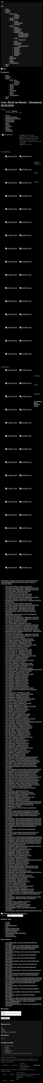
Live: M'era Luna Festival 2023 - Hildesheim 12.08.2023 (22, 589)
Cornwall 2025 (23, 37)
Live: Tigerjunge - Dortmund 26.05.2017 (17, 740)
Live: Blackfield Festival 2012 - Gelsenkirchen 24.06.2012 (22, 629)
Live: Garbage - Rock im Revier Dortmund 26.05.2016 (21, 781)
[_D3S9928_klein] (11, 515)
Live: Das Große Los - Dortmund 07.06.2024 (18, 652)
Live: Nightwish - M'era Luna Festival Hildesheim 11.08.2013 (23, 872)
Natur (11, 56)
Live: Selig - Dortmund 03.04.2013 (15, 883)
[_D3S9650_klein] (26, 354)
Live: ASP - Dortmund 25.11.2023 (15, 662)
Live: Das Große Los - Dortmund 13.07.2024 (18, 649)
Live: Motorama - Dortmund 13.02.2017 (17, 746)
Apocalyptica (9, 131)
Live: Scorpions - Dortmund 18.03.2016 (17, 791)
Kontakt (3, 1030)
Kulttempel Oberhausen (12, 930)
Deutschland (18, 29)
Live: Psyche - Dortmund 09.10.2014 (16, 857)
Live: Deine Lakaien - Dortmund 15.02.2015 (18, 849)
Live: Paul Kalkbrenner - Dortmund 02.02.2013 (19, 886)
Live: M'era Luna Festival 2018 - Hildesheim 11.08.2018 (22, 597)
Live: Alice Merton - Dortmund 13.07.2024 (17, 646)
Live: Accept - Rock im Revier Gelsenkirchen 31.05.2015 (22, 812)
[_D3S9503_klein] (26, 222)
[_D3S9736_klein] (26, 383)
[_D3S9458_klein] (26, 182)
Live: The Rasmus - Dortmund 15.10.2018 (17, 714)
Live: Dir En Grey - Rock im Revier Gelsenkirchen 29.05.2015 (23, 837)
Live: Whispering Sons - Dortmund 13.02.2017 (19, 748)
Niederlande (18, 43)
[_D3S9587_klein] (26, 301)
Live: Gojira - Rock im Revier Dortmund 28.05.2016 (20, 765)
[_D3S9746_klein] (11, 409)
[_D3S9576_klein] (26, 288)
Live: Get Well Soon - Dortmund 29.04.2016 (18, 786)
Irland (16, 38)
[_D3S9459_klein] (11, 196)
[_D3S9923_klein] (11, 501)
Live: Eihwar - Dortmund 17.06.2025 (16, 622)
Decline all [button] (15, 1065)
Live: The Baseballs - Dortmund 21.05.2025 (18, 623)
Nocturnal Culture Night (12, 928)
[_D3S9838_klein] (26, 462)
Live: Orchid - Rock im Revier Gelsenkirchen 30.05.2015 (22, 832)
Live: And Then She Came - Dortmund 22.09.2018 (20, 718)
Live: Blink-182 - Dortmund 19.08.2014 (16, 861)
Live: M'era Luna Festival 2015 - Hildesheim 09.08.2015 (22, 605)
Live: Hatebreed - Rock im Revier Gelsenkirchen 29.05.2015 (23, 846)
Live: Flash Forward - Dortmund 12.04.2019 (18, 703)
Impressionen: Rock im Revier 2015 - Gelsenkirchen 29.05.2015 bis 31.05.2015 (20, 615)
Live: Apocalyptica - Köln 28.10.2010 (16, 878)
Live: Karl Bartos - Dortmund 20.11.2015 (17, 800)
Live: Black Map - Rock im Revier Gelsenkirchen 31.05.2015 (23, 818)
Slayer (7, 128)
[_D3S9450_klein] (11, 169)
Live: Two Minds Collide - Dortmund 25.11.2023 (19, 665)
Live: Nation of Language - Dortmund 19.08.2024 (20, 640)
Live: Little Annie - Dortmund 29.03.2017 (17, 743)
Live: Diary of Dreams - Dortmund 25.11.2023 (18, 663)
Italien (16, 41)
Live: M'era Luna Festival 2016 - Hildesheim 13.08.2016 (22, 634)
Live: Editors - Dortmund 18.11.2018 (16, 711)
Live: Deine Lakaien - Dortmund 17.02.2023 (18, 671)
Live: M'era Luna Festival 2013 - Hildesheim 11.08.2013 (22, 619)
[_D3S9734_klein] (11, 383)
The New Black (9, 121)
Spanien (16, 52)
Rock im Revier (9, 120)
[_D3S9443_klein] (11, 156)
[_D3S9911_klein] (11, 475)
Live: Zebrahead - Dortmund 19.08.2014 (17, 863)
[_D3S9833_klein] (26, 449)
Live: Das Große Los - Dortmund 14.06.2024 (18, 651)
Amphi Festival (9, 934)
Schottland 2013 (23, 35)
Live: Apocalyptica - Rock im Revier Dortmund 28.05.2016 (22, 761)
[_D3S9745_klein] (26, 396)
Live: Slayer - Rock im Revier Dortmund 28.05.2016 (20, 758)
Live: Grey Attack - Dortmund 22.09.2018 (17, 720)
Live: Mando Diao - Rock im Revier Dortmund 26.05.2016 (22, 780)
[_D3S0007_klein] (26, 528)
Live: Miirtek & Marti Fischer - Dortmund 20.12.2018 (20, 706)
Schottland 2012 (23, 33)
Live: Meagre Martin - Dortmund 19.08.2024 (18, 642)
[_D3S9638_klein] (11, 327)
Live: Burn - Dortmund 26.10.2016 (15, 755)
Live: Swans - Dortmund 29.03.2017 (16, 741)
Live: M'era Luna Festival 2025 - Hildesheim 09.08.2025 (22, 588)
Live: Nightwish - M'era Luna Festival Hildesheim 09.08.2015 (23, 801)
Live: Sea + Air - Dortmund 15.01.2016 (16, 795)
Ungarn (16, 55)
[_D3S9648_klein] (11, 354)
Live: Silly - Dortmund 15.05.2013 (15, 874)
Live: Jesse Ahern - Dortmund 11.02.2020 (17, 692)
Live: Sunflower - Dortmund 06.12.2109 (17, 695)
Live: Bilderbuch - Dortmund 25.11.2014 (17, 854)
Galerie (7, 12)
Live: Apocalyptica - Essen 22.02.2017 (16, 745)
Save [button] (17, 1079)
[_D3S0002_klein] (11, 528)
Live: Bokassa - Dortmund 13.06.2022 (16, 679)
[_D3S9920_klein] (26, 488)
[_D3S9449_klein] (26, 156)
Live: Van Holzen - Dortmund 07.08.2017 (17, 731)
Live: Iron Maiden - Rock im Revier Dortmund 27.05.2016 (22, 771)
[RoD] (14, 913)
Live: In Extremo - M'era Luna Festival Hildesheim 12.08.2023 (23, 669)
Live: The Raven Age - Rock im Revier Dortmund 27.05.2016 (23, 777)
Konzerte (17, 17)
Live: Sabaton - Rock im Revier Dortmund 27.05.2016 (21, 772)
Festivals (16, 15)
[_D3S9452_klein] (26, 169)
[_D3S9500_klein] (11, 209)
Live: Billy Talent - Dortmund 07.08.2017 (17, 729)
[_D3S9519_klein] (11, 248)
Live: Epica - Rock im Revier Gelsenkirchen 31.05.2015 (21, 811)
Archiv (7, 64)
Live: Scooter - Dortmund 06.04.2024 (16, 659)
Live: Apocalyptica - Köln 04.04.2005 (16, 880)
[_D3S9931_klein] (26, 515)
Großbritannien (18, 32)
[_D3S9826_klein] (11, 436)
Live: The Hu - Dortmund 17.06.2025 (16, 620)
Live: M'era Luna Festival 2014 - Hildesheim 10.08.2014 (22, 617)
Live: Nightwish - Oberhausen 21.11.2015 (17, 798)
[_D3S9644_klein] (11, 340)
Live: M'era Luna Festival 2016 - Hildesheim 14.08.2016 (22, 636)
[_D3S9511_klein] (11, 235)
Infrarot (12, 61)
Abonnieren (5, 1018)
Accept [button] (5, 1074)
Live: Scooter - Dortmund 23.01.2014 (16, 864)
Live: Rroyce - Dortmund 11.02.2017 (16, 749)
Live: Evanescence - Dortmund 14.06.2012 (18, 904)
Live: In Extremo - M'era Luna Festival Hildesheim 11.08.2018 (23, 722)
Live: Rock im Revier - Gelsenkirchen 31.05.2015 (20, 606)
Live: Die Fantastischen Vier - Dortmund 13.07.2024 (20, 645)
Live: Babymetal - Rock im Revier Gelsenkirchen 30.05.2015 (23, 823)
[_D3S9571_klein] (26, 275)
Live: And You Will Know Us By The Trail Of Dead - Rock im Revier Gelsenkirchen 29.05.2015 (22, 843)
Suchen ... (4, 915)
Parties (16, 21)
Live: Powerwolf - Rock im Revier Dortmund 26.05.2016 (21, 783)
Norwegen (17, 44)
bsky (2, 1)
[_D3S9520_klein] (26, 248)
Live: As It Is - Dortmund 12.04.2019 (15, 702)
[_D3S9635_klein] (26, 314)
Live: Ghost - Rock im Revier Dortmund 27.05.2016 (20, 774)
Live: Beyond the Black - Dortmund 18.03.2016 (19, 792)
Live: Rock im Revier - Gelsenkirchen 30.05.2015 (20, 608)
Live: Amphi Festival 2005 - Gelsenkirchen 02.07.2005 (21, 628)
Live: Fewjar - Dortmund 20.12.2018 (16, 705)
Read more (37, 1065)
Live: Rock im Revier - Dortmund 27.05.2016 (18, 599)
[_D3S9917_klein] (11, 488)
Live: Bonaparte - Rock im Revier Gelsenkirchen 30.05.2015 (23, 824)
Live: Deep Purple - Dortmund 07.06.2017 (17, 732)
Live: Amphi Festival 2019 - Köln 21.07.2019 (18, 596)
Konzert (7, 922)
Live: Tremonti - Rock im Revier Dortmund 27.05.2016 (21, 775)
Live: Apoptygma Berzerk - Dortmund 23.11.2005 (19, 877)
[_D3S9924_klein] (26, 501)
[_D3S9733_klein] (26, 370)
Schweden (17, 47)
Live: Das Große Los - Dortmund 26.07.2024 (18, 643)
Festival (7, 115)
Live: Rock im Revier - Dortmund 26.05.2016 (18, 603)
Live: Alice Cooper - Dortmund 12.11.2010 (17, 901)
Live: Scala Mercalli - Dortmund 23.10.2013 (18, 870)
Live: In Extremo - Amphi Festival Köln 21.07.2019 (20, 698)
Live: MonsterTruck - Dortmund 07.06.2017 (18, 734)
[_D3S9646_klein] (26, 340)
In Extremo (8, 126)
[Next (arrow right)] (37, 403)
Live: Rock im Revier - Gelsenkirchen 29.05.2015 (20, 609)
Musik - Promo (14, 18)
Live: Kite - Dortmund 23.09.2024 (15, 637)
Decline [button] (12, 1074)
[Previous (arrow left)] (35, 403)
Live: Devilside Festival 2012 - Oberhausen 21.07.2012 (21, 626)
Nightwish (8, 129)
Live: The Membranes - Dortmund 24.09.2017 (19, 728)
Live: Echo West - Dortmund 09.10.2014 (17, 858)
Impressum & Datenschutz (9, 1032)
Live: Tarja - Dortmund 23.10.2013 (15, 869)
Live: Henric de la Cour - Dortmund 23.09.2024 (19, 639)
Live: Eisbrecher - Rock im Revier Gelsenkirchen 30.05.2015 (23, 820)
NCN (6, 927)
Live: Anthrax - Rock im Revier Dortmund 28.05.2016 (21, 763)
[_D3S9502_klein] (11, 222)
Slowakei (17, 50)
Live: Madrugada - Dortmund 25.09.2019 (17, 697)
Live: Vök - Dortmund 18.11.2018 (15, 712)
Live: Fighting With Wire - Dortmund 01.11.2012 (19, 890)
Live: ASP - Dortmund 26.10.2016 (15, 754)
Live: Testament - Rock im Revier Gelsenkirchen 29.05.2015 (23, 841)
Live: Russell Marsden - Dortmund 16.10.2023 (19, 668)
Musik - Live (13, 13)
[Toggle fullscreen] (39, 401)
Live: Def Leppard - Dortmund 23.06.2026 (17, 591)
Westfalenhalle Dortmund (13, 118)
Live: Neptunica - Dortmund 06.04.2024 (17, 657)
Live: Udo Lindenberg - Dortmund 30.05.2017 (19, 737)
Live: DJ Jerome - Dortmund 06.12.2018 (17, 709)
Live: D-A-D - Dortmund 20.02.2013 (15, 884)
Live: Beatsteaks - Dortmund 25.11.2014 (17, 852)
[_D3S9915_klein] (26, 475)
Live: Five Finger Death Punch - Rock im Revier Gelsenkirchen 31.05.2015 (19, 805)
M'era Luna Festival (11, 931)
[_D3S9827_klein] (26, 436)
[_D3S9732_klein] (11, 370)
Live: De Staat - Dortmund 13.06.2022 (16, 677)
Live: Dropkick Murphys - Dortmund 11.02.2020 (19, 688)
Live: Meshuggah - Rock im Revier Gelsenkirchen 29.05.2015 (23, 838)
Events (12, 20)
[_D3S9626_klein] (11, 314)
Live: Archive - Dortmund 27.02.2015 (16, 847)
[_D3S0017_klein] (26, 541)
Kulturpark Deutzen (11, 925)
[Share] (37, 401)
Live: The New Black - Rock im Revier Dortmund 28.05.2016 (23, 769)
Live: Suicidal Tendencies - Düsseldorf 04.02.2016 (20, 794)
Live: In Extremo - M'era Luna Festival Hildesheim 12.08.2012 (23, 892)
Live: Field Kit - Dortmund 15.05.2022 (16, 682)
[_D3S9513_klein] (26, 235)
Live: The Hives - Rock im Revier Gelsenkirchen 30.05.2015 (23, 821)
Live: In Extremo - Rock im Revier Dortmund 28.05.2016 (22, 760)
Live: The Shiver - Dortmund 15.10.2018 (17, 715)
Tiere (11, 60)
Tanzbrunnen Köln (10, 936)
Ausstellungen (18, 23)
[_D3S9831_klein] (11, 449)
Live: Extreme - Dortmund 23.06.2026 (16, 592)
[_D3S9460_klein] (26, 196)
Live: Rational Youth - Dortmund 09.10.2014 (18, 855)
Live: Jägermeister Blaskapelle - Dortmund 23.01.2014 (21, 866)
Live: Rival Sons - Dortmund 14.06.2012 (17, 906)
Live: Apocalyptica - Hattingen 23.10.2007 (17, 881)
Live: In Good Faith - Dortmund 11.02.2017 (18, 751)
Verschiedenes (14, 63)
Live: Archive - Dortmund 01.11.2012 (16, 887)
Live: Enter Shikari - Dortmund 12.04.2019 (17, 700)
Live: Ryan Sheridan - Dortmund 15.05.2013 (18, 875)
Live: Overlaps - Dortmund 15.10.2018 (16, 717)
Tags (6, 66)
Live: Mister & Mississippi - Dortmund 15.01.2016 (20, 797)
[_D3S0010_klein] (11, 541)
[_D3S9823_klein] (26, 422)
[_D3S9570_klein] (11, 275)
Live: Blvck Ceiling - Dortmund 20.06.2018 (18, 725)
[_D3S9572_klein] (11, 288)
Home (7, 9)
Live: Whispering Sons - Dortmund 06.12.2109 (19, 694)
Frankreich (17, 30)
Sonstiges (17, 24)
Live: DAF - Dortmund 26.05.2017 (15, 738)
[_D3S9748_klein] (26, 409)
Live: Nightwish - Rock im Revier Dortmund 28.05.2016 (21, 757)
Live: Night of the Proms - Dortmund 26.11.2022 (19, 674)
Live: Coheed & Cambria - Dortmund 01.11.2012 (19, 889)
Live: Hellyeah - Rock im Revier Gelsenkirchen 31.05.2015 (22, 814)
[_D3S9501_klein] (26, 209)
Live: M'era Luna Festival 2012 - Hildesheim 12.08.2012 (22, 625)
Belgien (16, 27)
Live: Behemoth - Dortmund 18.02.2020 (17, 686)
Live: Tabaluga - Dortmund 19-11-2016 (16, 752)
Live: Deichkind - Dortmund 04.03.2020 (17, 683)
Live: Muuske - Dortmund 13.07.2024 (16, 648)
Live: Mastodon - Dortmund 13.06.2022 (17, 675)
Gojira (7, 123)
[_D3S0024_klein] (26, 554)
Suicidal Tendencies (11, 117)
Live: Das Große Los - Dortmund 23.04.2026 (18, 594)
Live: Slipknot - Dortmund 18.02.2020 (16, 685)
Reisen (12, 26)
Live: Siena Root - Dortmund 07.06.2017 (17, 735)
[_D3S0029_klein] (11, 567)
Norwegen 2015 (23, 46)
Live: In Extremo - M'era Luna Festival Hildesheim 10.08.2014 (23, 860)
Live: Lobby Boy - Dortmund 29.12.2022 (17, 672)
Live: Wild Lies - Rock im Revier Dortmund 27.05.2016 (21, 778)
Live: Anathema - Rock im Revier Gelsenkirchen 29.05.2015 (23, 840)
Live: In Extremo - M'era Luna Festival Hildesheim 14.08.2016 (23, 910)
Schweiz (16, 49)
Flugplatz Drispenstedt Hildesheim (15, 933)
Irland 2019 (22, 40)
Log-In (3, 1038)
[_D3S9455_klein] (11, 182)
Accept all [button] (5, 1065)
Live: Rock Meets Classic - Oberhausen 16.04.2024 (20, 655)
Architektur (13, 58)
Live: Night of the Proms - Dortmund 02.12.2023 (19, 660)
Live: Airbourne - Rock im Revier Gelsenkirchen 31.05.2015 (23, 803)
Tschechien (17, 53)
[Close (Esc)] (35, 401)
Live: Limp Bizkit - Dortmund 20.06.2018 (17, 723)
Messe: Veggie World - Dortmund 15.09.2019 (18, 586)
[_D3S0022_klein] (11, 554)
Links (2, 1029)
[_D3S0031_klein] (26, 567)
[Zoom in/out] (41, 401)
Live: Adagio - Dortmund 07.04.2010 (16, 903)
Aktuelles (8, 10)
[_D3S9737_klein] (11, 396)
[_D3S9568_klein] (26, 261)
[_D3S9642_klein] (26, 327)
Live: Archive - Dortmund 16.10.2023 (16, 666)
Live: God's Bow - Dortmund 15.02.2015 (17, 851)
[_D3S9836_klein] (11, 462)
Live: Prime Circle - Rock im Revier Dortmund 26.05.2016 (22, 784)
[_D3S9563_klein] (11, 261)
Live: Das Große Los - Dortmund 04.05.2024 (18, 654)
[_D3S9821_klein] (11, 422)
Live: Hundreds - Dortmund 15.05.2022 (17, 680)
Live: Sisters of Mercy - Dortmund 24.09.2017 (18, 726)
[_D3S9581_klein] (11, 301)
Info (2, 1027)
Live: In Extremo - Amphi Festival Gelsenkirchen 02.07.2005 (23, 897)
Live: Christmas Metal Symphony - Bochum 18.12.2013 (21, 867)
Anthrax (7, 125)
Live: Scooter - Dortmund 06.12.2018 (16, 708)
